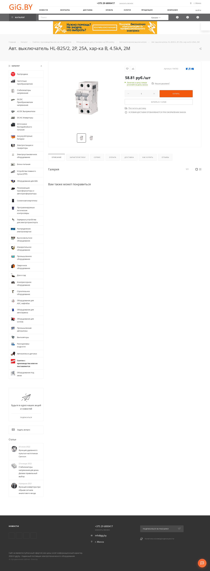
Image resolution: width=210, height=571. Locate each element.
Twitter (12, 536)
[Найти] (165, 17)
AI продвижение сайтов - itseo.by (23, 559)
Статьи (12, 439)
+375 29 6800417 (106, 3)
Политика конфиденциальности (159, 539)
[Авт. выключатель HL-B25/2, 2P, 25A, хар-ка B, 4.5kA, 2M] (86, 97)
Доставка (129, 157)
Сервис (97, 157)
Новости (14, 526)
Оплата (112, 157)
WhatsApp (34, 536)
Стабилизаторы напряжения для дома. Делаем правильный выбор (29, 472)
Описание (56, 157)
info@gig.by (101, 535)
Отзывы (165, 157)
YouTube (19, 536)
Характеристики (77, 157)
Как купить (147, 157)
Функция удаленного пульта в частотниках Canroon (28, 453)
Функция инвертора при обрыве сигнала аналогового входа (29, 490)
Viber (26, 536)
